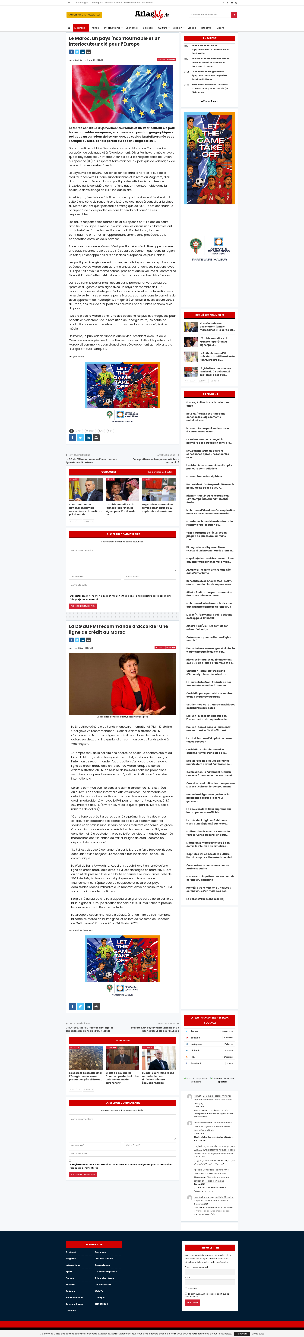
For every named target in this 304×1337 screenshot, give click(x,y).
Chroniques (97, 2)
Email (187, 1277)
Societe (70, 1284)
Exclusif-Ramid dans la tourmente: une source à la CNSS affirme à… (208, 728)
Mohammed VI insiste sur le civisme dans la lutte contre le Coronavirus (209, 605)
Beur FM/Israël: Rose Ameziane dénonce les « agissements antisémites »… (205, 417)
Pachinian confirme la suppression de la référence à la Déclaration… (210, 49)
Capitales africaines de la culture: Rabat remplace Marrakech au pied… (210, 855)
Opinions (71, 1310)
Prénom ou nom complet (196, 1267)
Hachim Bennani (202, 1197)
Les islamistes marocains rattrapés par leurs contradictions (209, 467)
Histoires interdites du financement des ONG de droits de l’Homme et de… (210, 661)
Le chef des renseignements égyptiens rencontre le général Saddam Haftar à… (209, 75)
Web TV (99, 1291)
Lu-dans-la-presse (106, 1271)
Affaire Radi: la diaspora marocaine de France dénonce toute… (209, 594)
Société (148, 27)
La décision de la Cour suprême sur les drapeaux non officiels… (208, 810)
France (95, 27)
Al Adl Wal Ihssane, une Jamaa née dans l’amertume (208, 571)
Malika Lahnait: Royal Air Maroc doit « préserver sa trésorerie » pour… (208, 833)
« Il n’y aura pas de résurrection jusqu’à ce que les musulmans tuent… (206, 536)
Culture (162, 27)
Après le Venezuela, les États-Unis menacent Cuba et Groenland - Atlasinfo (211, 1173)
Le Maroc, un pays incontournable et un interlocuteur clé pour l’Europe (155, 1029)
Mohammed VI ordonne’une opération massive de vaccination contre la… (210, 512)
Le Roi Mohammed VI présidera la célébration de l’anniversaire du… (217, 357)
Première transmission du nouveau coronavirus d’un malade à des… (208, 889)
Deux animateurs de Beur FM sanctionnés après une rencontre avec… (207, 454)
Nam (196, 1095)
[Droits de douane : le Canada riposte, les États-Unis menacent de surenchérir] (122, 1058)
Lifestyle (206, 27)
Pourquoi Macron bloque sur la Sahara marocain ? (156, 461)
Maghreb (79, 27)
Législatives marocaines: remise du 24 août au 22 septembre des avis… (216, 372)
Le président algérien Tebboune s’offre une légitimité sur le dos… (207, 822)
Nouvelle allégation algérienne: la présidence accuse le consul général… (208, 798)
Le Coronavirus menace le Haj (205, 899)
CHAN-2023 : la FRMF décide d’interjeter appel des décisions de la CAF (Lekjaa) (89, 1029)
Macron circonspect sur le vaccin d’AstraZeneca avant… (207, 430)
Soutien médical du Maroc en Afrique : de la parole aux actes (210, 706)
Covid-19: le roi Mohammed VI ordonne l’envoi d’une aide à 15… (206, 751)
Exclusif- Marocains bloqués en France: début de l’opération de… (207, 717)
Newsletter (147, 2)
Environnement (132, 2)
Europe (101, 431)
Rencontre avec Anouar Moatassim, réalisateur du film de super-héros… (209, 582)
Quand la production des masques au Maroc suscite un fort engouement (210, 785)
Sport (220, 27)
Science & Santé (113, 2)
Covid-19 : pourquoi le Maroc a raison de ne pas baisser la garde (209, 695)
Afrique (79, 431)
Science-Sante (74, 1304)
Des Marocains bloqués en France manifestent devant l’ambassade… (209, 762)
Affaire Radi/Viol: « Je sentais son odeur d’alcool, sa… (207, 627)
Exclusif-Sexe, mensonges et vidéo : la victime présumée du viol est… (210, 650)
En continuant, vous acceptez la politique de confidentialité (207, 1295)
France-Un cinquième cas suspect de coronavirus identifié (210, 878)
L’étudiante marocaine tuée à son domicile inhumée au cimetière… (208, 844)
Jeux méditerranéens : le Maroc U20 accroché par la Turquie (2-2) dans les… (210, 88)
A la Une (161, 59)
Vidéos (192, 27)
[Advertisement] (209, 957)
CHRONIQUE (101, 1304)
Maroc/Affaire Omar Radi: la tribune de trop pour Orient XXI (209, 616)
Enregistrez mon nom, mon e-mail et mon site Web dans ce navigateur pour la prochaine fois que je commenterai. (120, 597)
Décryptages (81, 2)
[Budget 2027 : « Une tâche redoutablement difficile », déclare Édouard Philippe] (159, 1058)
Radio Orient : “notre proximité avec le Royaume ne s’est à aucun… (210, 486)
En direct (159, 647)
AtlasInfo (192, 1288)
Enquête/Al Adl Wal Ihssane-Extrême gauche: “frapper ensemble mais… (210, 560)
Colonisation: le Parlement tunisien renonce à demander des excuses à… (210, 773)
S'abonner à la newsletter (84, 14)
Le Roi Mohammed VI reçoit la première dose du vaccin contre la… (209, 441)
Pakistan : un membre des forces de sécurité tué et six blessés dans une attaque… (210, 62)
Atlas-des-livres (104, 1278)
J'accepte (241, 1333)
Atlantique (90, 431)
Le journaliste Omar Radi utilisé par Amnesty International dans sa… (208, 683)
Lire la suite (258, 1334)
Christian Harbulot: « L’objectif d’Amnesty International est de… (207, 672)
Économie (132, 27)
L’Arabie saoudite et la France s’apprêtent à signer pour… (214, 342)
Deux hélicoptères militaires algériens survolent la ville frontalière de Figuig (213, 1099)
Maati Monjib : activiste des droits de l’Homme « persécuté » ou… (209, 523)
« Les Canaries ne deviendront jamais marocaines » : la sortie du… (217, 327)
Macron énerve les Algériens (204, 476)
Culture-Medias (104, 1258)
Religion (177, 27)
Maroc (110, 431)
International (112, 27)
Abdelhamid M (201, 1122)
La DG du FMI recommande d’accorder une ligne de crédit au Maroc (91, 461)
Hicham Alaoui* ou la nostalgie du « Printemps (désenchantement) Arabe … (208, 499)
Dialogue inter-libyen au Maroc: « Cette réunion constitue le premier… (210, 549)
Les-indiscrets (103, 1284)
